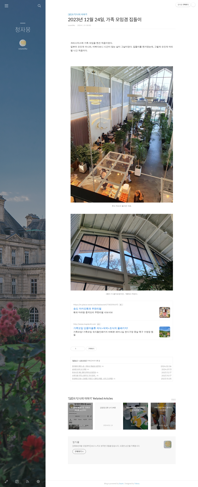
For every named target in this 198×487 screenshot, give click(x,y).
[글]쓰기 (75, 361)
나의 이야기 (83, 361)
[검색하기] (39, 5)
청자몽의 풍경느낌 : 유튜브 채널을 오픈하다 (86, 366)
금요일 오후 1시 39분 (79, 369)
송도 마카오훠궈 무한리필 (87, 308)
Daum (121, 484)
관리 (39, 481)
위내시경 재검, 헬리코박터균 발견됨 (84, 372)
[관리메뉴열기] (193, 5)
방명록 (17, 481)
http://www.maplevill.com (84, 324)
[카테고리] (6, 6)
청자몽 (23, 30)
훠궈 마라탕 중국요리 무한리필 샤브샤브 (93, 312)
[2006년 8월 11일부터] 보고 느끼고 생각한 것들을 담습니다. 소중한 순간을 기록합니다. (106, 446)
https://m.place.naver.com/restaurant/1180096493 (95, 304)
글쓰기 (7, 481)
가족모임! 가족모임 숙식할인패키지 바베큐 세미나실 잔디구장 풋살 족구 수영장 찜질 (113, 333)
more (173, 399)
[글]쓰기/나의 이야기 (77, 14)
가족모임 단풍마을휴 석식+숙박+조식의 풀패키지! (100, 328)
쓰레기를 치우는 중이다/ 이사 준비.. (84, 375)
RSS (28, 481)
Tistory (136, 484)
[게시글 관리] (82, 349)
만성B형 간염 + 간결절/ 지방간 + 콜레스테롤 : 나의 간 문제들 (92, 379)
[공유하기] (78, 349)
